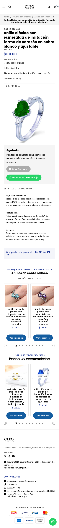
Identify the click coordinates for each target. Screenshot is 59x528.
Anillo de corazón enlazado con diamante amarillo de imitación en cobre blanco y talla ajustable (16, 397)
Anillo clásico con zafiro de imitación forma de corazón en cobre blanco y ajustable (42, 395)
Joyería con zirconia (22, 16)
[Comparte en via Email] (48, 252)
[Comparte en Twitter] (40, 252)
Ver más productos (28, 278)
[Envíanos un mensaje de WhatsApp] (53, 522)
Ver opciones (16, 338)
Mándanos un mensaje (24, 177)
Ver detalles (16, 415)
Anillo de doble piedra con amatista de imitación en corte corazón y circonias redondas (43, 317)
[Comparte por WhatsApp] (44, 252)
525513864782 (13, 488)
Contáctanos (19, 169)
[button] (8, 255)
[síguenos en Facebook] (9, 456)
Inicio (6, 16)
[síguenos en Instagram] (5, 456)
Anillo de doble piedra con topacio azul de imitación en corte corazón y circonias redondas (16, 317)
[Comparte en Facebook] (36, 252)
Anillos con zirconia (43, 16)
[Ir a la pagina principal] (29, 7)
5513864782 (12, 484)
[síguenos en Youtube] (13, 456)
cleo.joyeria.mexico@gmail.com (21, 481)
